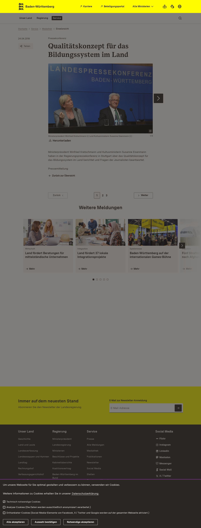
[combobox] (143, 7)
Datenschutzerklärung (85, 493)
